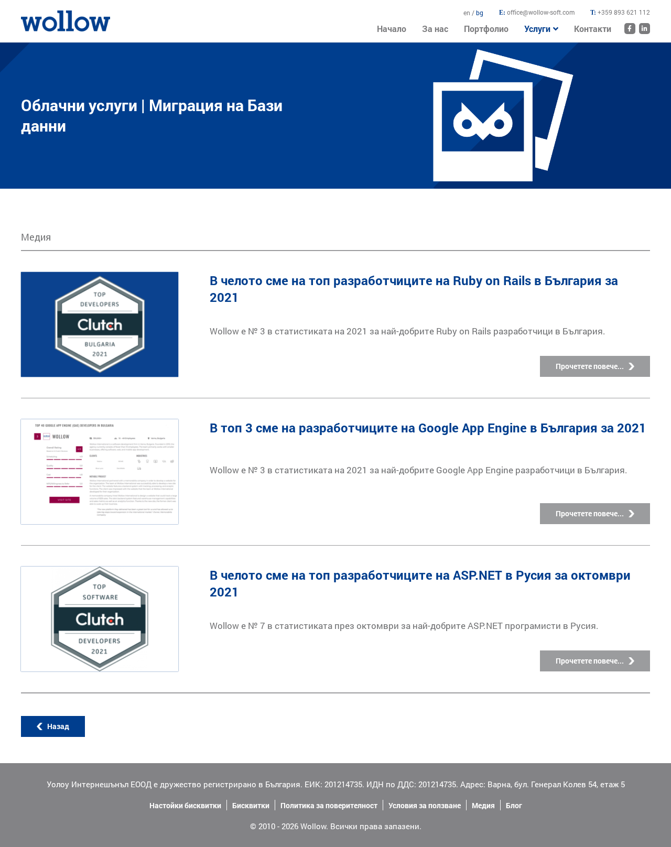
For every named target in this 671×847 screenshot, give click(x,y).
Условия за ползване (424, 805)
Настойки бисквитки (185, 805)
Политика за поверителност (328, 805)
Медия (483, 805)
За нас (435, 28)
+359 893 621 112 (624, 12)
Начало (34, 15)
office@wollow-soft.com (541, 12)
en (467, 12)
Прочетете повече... (590, 366)
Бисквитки (250, 805)
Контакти (592, 28)
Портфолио (486, 28)
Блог (514, 805)
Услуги (537, 28)
